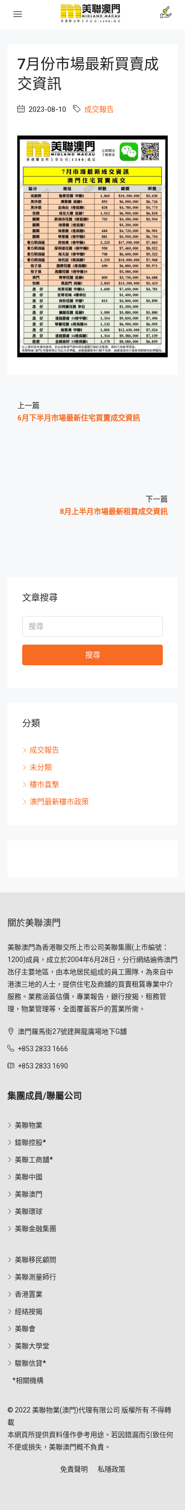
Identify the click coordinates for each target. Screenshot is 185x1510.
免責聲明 (74, 1469)
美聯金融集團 (35, 1229)
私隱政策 (111, 1469)
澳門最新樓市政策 (59, 801)
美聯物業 (28, 1125)
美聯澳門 (28, 1194)
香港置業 (28, 1294)
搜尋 (92, 655)
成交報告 (99, 109)
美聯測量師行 (35, 1277)
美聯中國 (28, 1177)
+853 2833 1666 (43, 1049)
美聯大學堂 (32, 1346)
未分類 (41, 767)
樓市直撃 (44, 784)
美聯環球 (28, 1211)
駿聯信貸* (30, 1363)
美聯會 (25, 1329)
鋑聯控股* (30, 1142)
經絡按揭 (28, 1311)
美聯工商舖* (34, 1160)
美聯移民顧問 (35, 1260)
